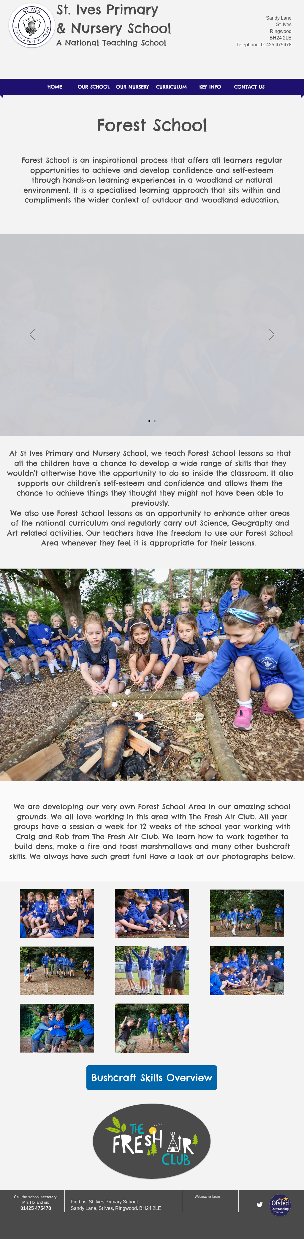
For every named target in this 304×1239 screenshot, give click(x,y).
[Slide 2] (155, 421)
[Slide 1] (149, 421)
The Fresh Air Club (222, 816)
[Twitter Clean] (259, 1204)
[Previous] (32, 335)
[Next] (271, 335)
